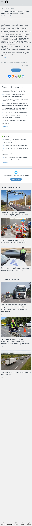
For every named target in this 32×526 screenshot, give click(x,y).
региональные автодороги (13, 62)
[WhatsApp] (19, 76)
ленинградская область (15, 63)
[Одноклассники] (13, 76)
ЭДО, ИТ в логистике (6, 314)
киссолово (7, 63)
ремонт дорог (4, 62)
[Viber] (16, 76)
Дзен (2, 346)
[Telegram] (23, 76)
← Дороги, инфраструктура (7, 8)
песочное (3, 63)
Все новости (5, 126)
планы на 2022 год (23, 62)
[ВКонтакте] (9, 76)
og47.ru (4, 57)
